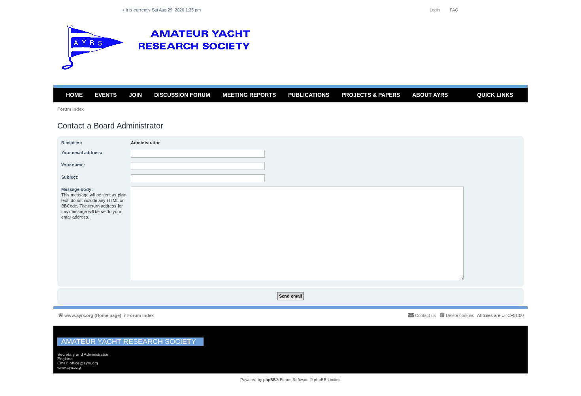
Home (74, 95)
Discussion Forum (182, 95)
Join (135, 95)
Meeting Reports (249, 95)
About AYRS (430, 95)
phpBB (269, 379)
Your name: (73, 164)
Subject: (70, 177)
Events (106, 95)
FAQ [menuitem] (454, 10)
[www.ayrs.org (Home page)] (158, 49)
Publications (308, 95)
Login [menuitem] (435, 10)
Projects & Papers (370, 95)
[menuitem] (456, 315)
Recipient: (72, 142)
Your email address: (81, 152)
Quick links (495, 95)
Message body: (77, 189)
